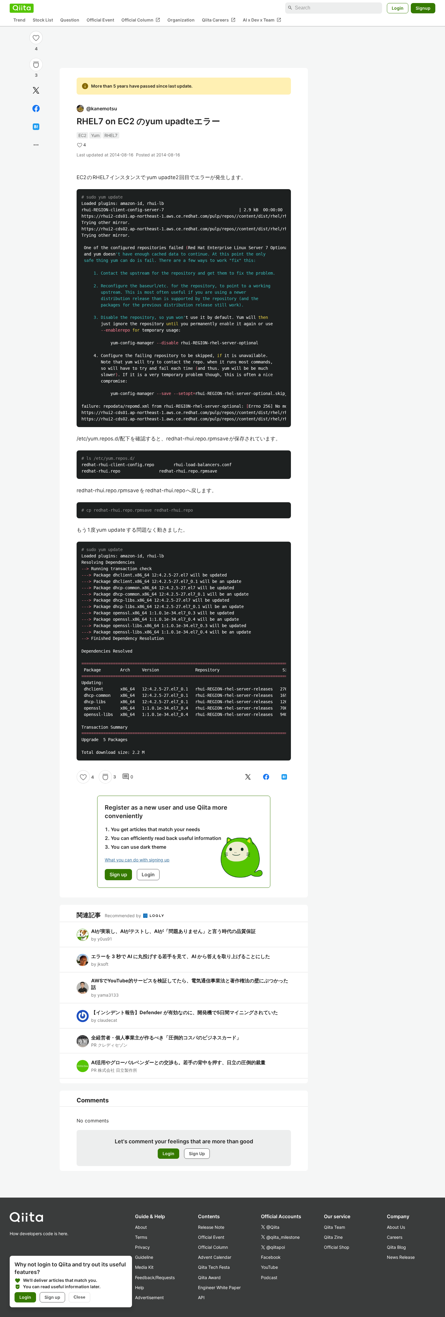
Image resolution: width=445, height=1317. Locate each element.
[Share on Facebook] (36, 108)
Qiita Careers (219, 20)
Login (398, 7)
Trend (19, 19)
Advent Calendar (214, 1257)
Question (69, 19)
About (141, 1227)
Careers (394, 1237)
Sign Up (197, 1153)
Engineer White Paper (219, 1287)
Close (79, 1297)
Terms (141, 1237)
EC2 (82, 135)
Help (139, 1287)
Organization (181, 19)
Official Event (100, 19)
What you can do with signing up (137, 859)
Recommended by (123, 915)
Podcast (269, 1277)
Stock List (43, 19)
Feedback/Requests (155, 1277)
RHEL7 (110, 135)
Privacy (142, 1247)
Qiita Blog (396, 1247)
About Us (396, 1227)
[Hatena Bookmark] (36, 126)
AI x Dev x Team (262, 20)
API (201, 1297)
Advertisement (149, 1297)
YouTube (269, 1267)
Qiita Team (334, 1227)
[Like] (36, 37)
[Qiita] (22, 7)
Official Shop (336, 1247)
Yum (95, 135)
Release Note (211, 1227)
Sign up (52, 1297)
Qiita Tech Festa (214, 1267)
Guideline (144, 1257)
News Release (401, 1257)
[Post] (36, 90)
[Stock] (36, 64)
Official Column (140, 20)
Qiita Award (209, 1277)
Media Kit (144, 1267)
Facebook (271, 1257)
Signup (423, 7)
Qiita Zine (333, 1237)
